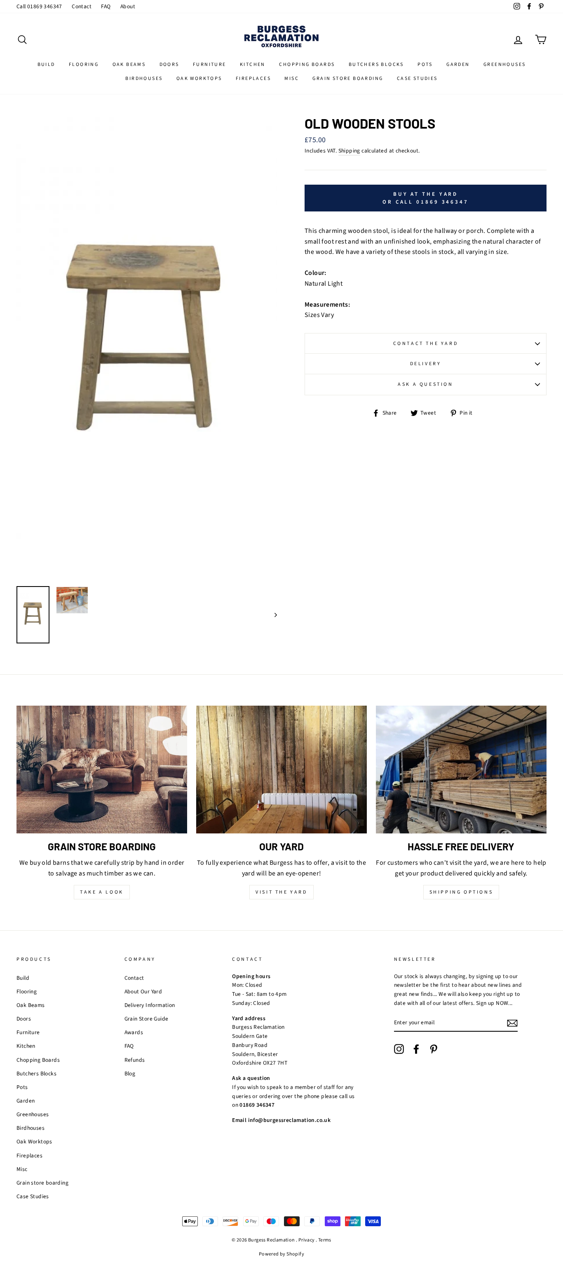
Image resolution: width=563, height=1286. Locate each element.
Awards (133, 1032)
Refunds (134, 1060)
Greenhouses (504, 64)
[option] (146, 348)
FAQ (105, 6)
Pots (425, 64)
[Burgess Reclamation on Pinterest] (434, 1049)
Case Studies (417, 78)
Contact (81, 6)
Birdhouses (143, 78)
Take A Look (102, 892)
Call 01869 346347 (39, 6)
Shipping (349, 151)
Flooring (84, 64)
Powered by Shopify (281, 1254)
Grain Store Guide (146, 1019)
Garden (457, 64)
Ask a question (425, 384)
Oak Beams (129, 64)
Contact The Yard (425, 343)
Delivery (425, 363)
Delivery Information (149, 1005)
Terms (324, 1240)
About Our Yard (143, 991)
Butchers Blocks (376, 64)
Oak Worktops (199, 78)
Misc (291, 78)
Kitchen (252, 64)
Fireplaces (253, 78)
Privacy (306, 1240)
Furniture (209, 64)
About (127, 6)
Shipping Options (461, 892)
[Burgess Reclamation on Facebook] (416, 1049)
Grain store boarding (347, 78)
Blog (130, 1073)
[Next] (272, 614)
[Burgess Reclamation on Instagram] (399, 1049)
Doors (169, 64)
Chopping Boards (307, 64)
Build (46, 64)
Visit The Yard (281, 892)
